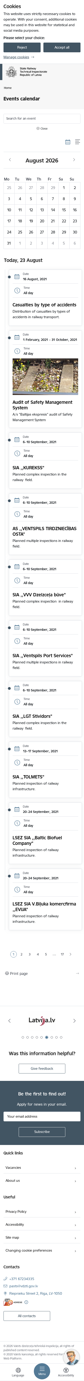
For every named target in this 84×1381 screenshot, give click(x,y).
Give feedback (42, 1068)
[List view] (77, 142)
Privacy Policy (16, 1211)
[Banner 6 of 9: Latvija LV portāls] (42, 1021)
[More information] (26, 1302)
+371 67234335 (21, 1279)
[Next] (74, 1020)
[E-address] (13, 1302)
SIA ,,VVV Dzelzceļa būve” (39, 594)
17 (62, 954)
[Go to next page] (70, 954)
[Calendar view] (67, 142)
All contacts (27, 1316)
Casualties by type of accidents (44, 305)
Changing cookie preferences (29, 1250)
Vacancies (13, 1167)
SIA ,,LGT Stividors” (32, 716)
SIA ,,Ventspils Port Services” (43, 655)
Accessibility (15, 1224)
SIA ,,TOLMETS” (28, 777)
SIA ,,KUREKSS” (28, 467)
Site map (12, 1237)
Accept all (62, 47)
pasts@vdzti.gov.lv (23, 1286)
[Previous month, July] (10, 160)
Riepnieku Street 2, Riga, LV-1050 (35, 1293)
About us (13, 1180)
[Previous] (9, 1020)
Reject (22, 47)
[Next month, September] (74, 160)
